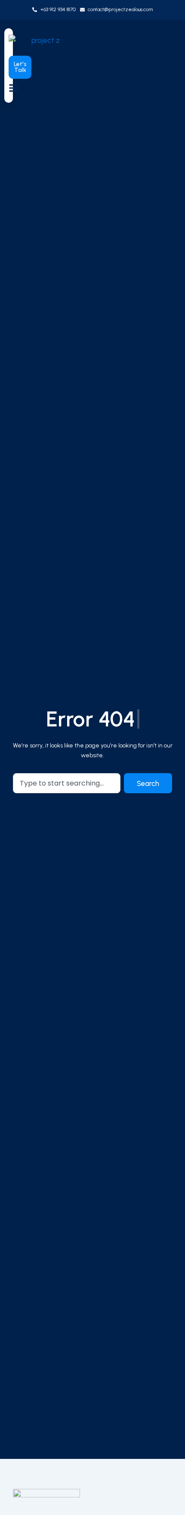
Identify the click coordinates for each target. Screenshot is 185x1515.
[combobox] (66, 783)
